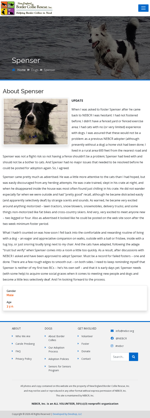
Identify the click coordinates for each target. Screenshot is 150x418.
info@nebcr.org (124, 331)
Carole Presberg (25, 343)
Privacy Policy (24, 358)
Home (21, 70)
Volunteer (87, 336)
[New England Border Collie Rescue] (28, 8)
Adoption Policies (58, 359)
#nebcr (119, 346)
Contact (86, 358)
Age (9, 302)
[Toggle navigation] (143, 8)
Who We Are (23, 336)
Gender (11, 291)
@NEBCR (121, 338)
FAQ (18, 351)
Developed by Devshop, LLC (67, 414)
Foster (85, 343)
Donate (85, 351)
